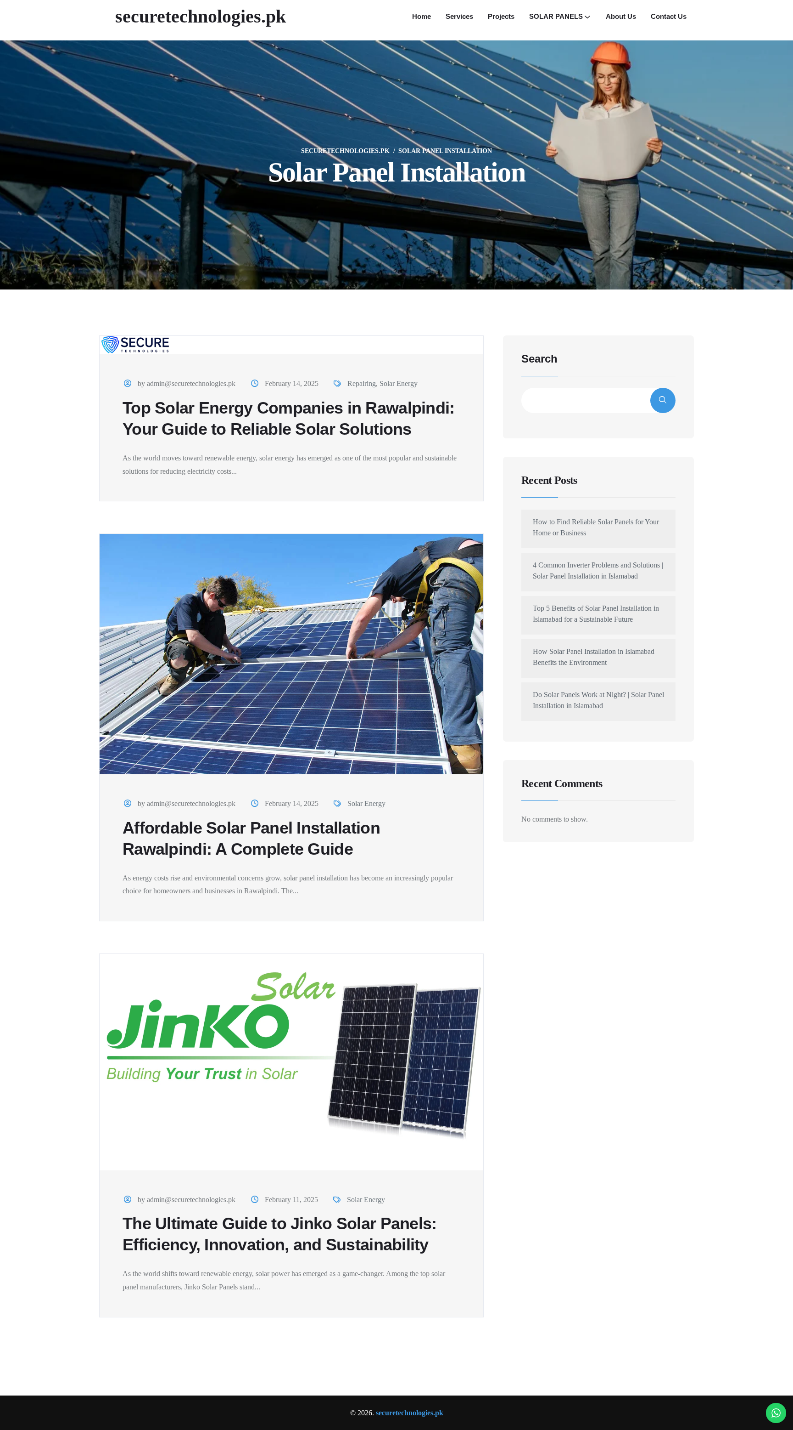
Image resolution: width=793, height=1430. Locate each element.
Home (421, 16)
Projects (501, 16)
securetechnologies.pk (200, 16)
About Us (621, 16)
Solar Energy (399, 383)
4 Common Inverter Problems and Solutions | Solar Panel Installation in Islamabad (598, 570)
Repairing (361, 383)
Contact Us (669, 16)
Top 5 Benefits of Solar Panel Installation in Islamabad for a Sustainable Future (596, 613)
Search (539, 359)
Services (459, 16)
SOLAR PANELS (556, 16)
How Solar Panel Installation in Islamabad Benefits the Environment (593, 656)
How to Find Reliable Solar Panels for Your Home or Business (596, 527)
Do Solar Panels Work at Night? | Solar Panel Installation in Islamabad (598, 700)
